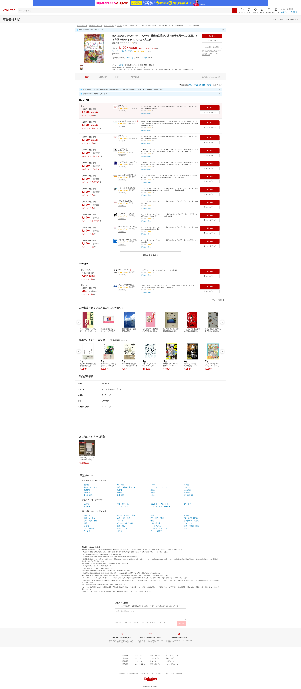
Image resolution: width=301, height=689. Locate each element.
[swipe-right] (222, 322)
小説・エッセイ (109, 25)
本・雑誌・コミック (95, 25)
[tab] (87, 77)
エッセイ (119, 25)
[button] (249, 10)
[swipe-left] (79, 322)
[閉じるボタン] (223, 30)
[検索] (234, 10)
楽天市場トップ (82, 25)
